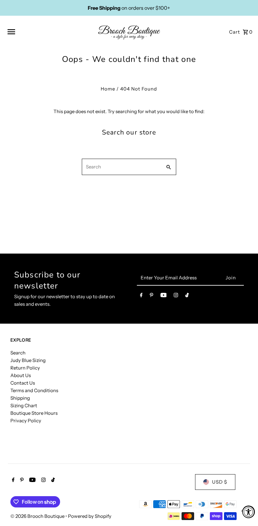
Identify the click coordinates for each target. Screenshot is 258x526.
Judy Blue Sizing (28, 360)
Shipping (20, 398)
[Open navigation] (50, 32)
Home (108, 89)
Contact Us (22, 383)
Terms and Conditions (34, 390)
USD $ (219, 482)
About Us (20, 375)
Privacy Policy (25, 421)
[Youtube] (163, 296)
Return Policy (25, 368)
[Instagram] (176, 296)
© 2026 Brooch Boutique (37, 516)
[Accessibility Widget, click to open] (248, 512)
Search (17, 353)
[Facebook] (141, 296)
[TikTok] (187, 296)
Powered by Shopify (89, 516)
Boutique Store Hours (34, 413)
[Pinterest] (151, 296)
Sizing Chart (23, 405)
